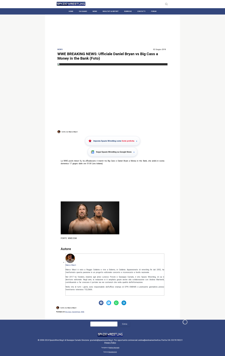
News (95, 11)
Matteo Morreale (114, 348)
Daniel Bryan (76, 312)
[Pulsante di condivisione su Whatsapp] (116, 302)
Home (71, 11)
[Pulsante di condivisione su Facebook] (101, 302)
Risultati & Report (111, 11)
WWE (82, 312)
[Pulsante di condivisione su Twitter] (108, 302)
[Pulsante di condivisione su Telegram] (124, 302)
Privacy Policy (110, 343)
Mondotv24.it (112, 352)
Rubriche (128, 11)
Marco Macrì (71, 265)
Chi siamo (83, 11)
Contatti (141, 11)
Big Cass (68, 312)
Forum (153, 11)
